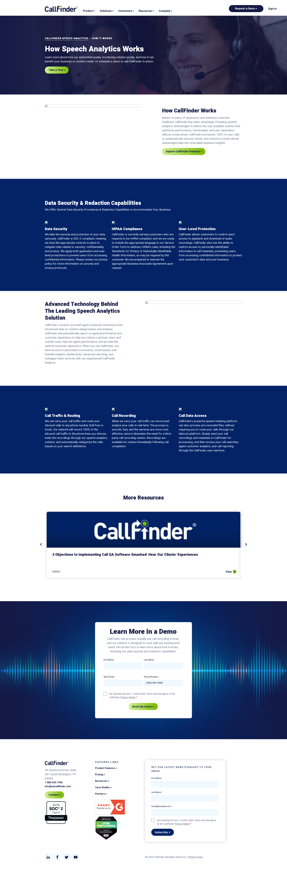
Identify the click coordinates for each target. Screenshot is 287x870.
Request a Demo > (246, 9)
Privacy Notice (127, 697)
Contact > (55, 795)
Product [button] (88, 11)
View (229, 572)
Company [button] (164, 11)
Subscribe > (162, 832)
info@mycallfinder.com (58, 786)
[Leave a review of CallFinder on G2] (110, 807)
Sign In (272, 9)
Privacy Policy (195, 857)
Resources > (102, 781)
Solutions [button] (106, 11)
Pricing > (100, 774)
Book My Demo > (143, 706)
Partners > (101, 794)
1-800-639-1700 (53, 782)
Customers (125, 11)
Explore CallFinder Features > (184, 152)
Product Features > (106, 768)
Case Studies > (103, 787)
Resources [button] (145, 11)
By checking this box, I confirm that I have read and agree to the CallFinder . (142, 695)
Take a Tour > (57, 70)
